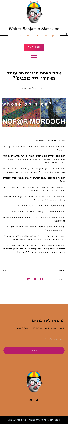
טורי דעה (26, 88)
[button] (34, 55)
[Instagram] (30, 400)
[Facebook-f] (37, 400)
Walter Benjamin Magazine (34, 29)
